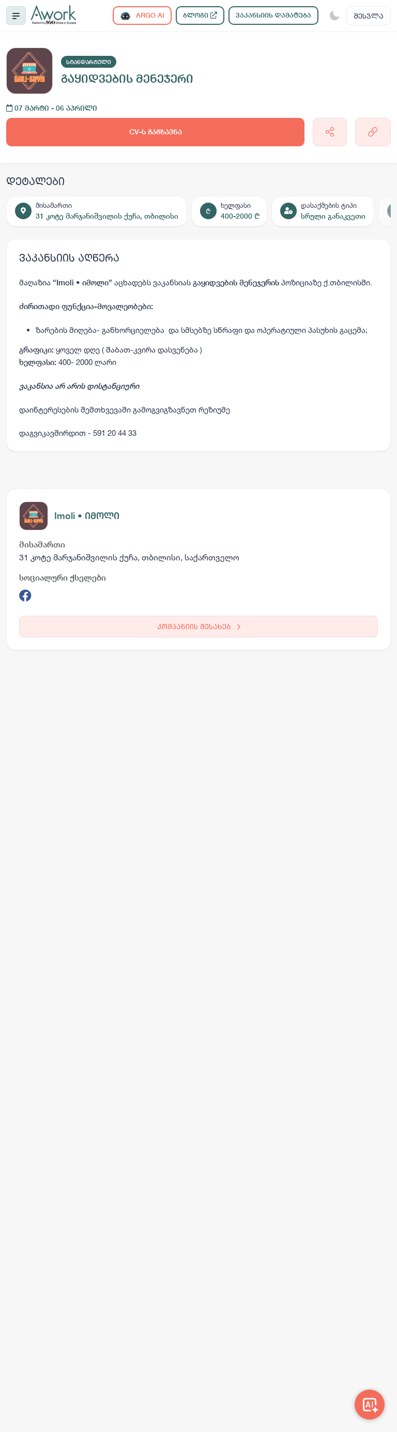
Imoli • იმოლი (86, 515)
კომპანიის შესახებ (195, 626)
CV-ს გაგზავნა (155, 132)
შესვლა (369, 15)
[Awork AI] (370, 1405)
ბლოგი (196, 15)
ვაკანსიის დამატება (273, 15)
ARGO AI (149, 15)
